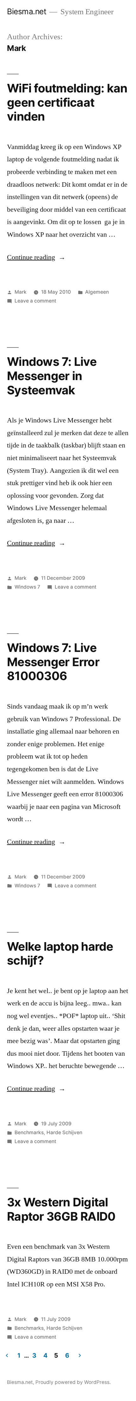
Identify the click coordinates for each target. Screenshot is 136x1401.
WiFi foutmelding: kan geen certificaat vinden (67, 102)
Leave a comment (35, 301)
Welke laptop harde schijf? (60, 953)
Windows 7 (27, 587)
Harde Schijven (64, 1132)
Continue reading (36, 257)
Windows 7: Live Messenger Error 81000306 (53, 662)
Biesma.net (26, 11)
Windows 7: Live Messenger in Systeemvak (51, 375)
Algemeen (97, 292)
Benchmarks (29, 1132)
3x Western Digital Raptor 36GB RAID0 (61, 1209)
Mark (21, 292)
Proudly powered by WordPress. (73, 1382)
